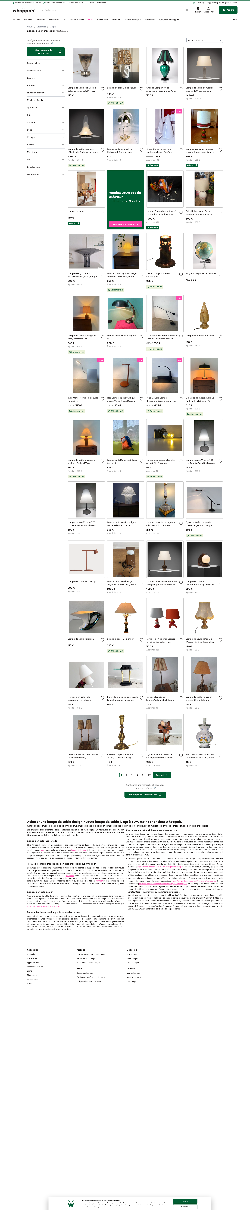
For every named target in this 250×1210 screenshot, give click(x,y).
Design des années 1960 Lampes (91, 977)
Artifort (57, 906)
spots (43, 850)
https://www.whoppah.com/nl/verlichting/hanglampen (194, 881)
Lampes (52, 27)
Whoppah (70, 875)
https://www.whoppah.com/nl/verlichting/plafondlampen (163, 883)
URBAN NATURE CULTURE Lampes (91, 954)
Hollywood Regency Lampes (89, 981)
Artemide (47, 906)
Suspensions (32, 958)
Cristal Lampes (133, 962)
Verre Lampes (132, 958)
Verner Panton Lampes (86, 958)
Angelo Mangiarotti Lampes (89, 962)
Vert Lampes (132, 981)
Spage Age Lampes (85, 973)
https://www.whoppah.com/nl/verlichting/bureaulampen (160, 866)
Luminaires (41, 27)
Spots (29, 971)
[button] (173, 3)
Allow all (185, 1201)
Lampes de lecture (35, 966)
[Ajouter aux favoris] (102, 88)
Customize (184, 1206)
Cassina (39, 906)
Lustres (30, 983)
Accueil (30, 27)
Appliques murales (34, 962)
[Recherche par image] (187, 10)
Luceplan (31, 906)
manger (99, 881)
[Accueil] (23, 10)
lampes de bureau (78, 850)
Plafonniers (32, 975)
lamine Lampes (133, 954)
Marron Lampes (133, 973)
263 (149, 775)
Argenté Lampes (134, 977)
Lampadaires (32, 979)
